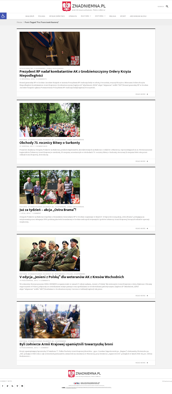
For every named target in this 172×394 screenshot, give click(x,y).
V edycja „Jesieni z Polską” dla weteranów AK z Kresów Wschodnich (72, 277)
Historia (23, 140)
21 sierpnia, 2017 (27, 146)
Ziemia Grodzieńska (55, 68)
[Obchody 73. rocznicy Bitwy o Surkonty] (86, 120)
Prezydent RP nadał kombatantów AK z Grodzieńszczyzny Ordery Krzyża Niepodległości (75, 74)
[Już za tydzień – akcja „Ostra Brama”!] (86, 187)
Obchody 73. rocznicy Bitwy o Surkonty (50, 143)
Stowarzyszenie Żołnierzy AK (41, 140)
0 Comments (41, 79)
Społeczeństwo (26, 68)
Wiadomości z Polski (64, 274)
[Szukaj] (166, 6)
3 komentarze (41, 146)
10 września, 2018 (27, 79)
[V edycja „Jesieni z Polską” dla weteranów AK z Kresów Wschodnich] (86, 254)
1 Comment (36, 213)
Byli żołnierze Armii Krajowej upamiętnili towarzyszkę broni (66, 344)
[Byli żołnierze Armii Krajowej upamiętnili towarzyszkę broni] (86, 321)
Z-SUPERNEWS (40, 68)
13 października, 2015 (29, 348)
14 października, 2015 (29, 280)
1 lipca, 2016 (25, 213)
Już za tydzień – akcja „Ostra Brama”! (48, 210)
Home (19, 22)
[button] (3, 16)
